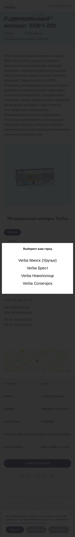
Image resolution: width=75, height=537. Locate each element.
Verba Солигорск (37, 283)
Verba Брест (37, 268)
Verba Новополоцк (37, 275)
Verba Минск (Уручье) (37, 260)
